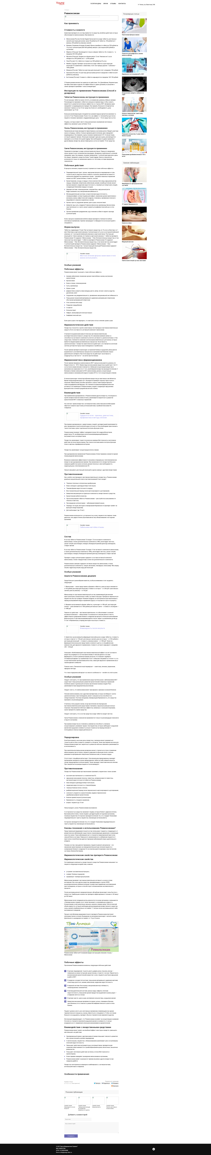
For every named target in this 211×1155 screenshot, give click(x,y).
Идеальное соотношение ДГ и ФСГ (133, 74)
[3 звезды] (67, 1083)
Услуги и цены (95, 3)
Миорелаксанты (96, 1107)
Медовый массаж (127, 242)
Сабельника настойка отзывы (92, 527)
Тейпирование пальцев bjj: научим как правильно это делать (84, 1108)
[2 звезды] (66, 1083)
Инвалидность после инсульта (92, 628)
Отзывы (113, 3)
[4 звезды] (69, 1083)
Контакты (122, 3)
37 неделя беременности (130, 204)
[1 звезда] (65, 1083)
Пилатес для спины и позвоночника (111, 1107)
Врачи (106, 3)
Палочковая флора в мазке (130, 35)
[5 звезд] (70, 1083)
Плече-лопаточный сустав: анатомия (134, 260)
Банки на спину (127, 223)
